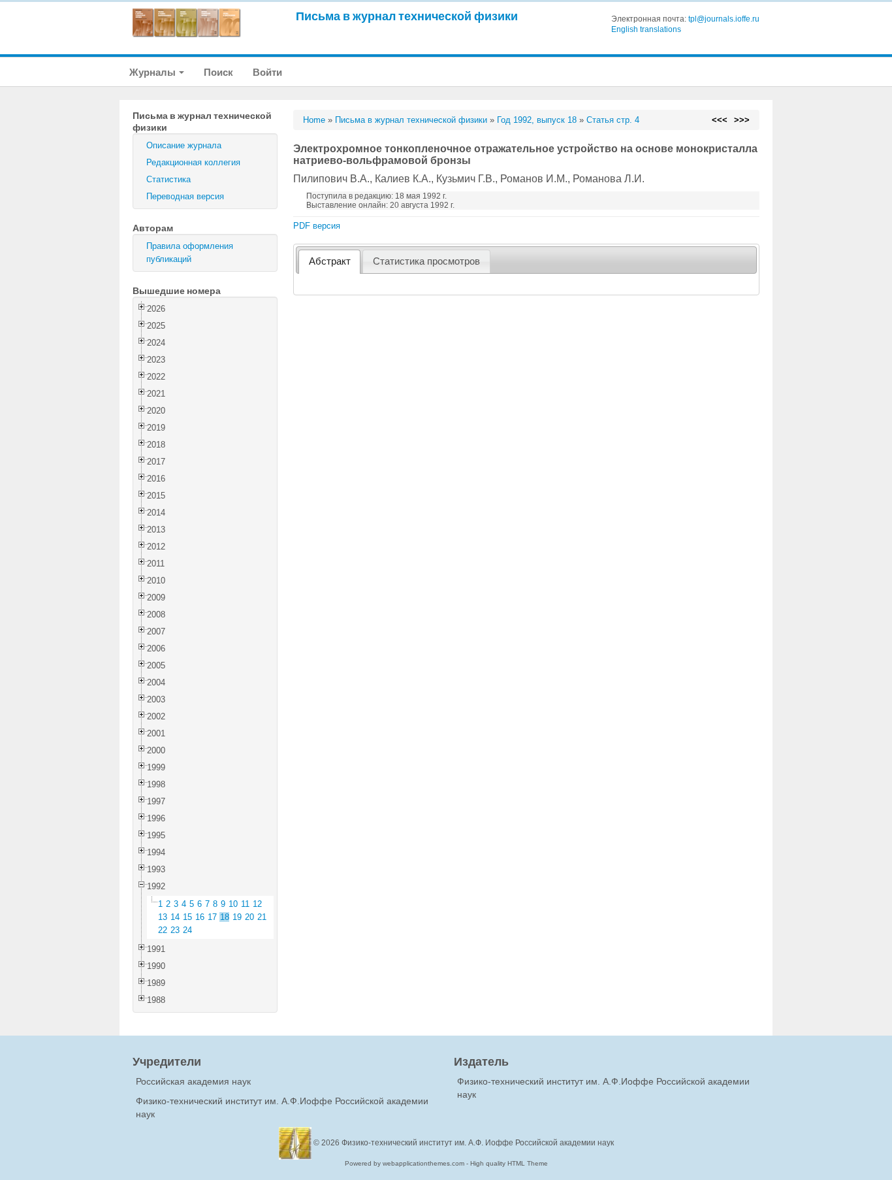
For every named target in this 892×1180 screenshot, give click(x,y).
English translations (646, 29)
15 (187, 917)
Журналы (153, 72)
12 (257, 904)
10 (233, 904)
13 (162, 917)
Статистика (168, 179)
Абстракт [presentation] (330, 261)
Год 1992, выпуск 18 (537, 120)
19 (237, 917)
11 (245, 904)
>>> (742, 120)
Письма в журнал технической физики (407, 16)
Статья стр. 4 (612, 120)
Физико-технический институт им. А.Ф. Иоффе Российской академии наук (478, 1142)
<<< (719, 120)
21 (261, 917)
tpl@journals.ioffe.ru (723, 19)
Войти (267, 72)
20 (249, 917)
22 (162, 930)
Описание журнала (183, 145)
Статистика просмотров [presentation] (426, 261)
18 (224, 917)
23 (175, 930)
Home (314, 120)
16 (199, 917)
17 (212, 917)
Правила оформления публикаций (189, 252)
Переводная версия (185, 196)
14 (175, 917)
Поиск (218, 72)
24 (187, 930)
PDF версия (316, 226)
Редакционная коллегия (193, 162)
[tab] (329, 262)
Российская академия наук (193, 1081)
